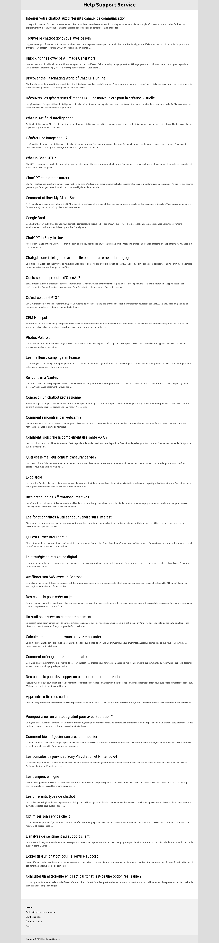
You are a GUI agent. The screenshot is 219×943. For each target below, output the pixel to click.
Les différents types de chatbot (50, 796)
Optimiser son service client (48, 816)
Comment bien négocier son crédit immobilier (61, 736)
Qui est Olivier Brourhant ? (46, 537)
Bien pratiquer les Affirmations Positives (57, 497)
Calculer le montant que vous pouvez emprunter (63, 636)
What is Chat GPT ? (41, 158)
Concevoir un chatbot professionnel (54, 397)
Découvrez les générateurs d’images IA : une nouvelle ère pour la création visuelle (90, 98)
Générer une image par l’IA (47, 138)
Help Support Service (109, 4)
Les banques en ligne (42, 776)
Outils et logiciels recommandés (41, 912)
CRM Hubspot (36, 317)
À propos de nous (34, 921)
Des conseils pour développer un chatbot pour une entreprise (74, 676)
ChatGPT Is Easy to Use (44, 237)
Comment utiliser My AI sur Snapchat (55, 197)
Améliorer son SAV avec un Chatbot (54, 576)
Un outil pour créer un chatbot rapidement (58, 616)
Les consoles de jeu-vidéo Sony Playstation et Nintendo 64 (71, 756)
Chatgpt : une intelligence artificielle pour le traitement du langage (78, 257)
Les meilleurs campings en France (53, 357)
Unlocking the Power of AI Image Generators (61, 58)
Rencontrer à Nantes (42, 377)
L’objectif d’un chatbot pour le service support (62, 856)
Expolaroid (34, 477)
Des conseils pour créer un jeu (50, 596)
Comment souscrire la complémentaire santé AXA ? (66, 437)
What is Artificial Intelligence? (49, 118)
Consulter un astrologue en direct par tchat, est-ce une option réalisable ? (83, 876)
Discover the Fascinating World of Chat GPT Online (65, 78)
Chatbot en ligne (33, 916)
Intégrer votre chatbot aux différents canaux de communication (76, 18)
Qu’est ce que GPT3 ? (43, 297)
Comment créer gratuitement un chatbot (57, 656)
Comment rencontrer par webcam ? (53, 417)
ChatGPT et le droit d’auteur (47, 177)
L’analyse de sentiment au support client (58, 836)
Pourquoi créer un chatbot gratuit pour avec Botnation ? (69, 716)
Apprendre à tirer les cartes (47, 696)
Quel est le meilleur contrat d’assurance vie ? (61, 457)
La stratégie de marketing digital (51, 556)
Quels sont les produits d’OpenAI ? (53, 277)
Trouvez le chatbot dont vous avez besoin (58, 38)
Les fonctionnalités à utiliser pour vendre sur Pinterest (69, 517)
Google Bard (35, 217)
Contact (29, 926)
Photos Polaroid (38, 337)
